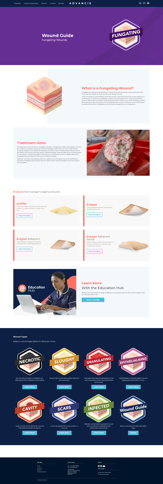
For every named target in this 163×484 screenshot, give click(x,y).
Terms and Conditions (103, 474)
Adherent (28, 239)
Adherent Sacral (98, 238)
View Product (24, 216)
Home (38, 466)
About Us (39, 469)
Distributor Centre (42, 471)
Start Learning (93, 300)
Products (39, 468)
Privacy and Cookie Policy (104, 472)
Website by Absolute (42, 480)
